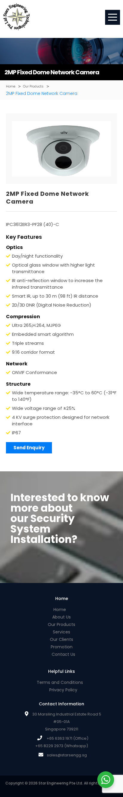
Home (59, 610)
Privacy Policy (63, 690)
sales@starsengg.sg (67, 755)
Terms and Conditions (60, 682)
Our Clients (61, 639)
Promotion (62, 647)
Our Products (61, 624)
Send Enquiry (28, 447)
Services (61, 632)
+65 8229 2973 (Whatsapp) (61, 746)
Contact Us (63, 654)
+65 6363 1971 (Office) (67, 738)
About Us (61, 617)
